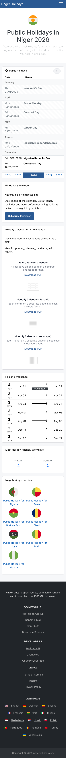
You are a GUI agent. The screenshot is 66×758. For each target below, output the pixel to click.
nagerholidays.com (43, 753)
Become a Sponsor (33, 632)
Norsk (37, 720)
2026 (34, 175)
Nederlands (17, 720)
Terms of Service (33, 674)
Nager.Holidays (12, 4)
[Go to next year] (57, 71)
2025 (18, 175)
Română (36, 727)
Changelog (33, 654)
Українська (35, 734)
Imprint (33, 680)
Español (52, 705)
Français (18, 712)
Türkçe (54, 727)
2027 (49, 175)
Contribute (33, 626)
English (15, 705)
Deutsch (33, 705)
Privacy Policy (33, 686)
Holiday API (33, 648)
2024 (8, 175)
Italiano (51, 712)
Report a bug (33, 619)
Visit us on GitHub (33, 613)
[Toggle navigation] (61, 4)
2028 (59, 175)
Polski (53, 720)
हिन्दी (35, 712)
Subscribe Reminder (19, 216)
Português (16, 727)
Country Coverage (33, 660)
